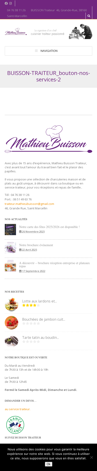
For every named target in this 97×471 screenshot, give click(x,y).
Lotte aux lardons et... (39, 301)
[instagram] (10, 3)
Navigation (49, 51)
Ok (49, 464)
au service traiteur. (17, 409)
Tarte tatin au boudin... (40, 337)
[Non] (91, 457)
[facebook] (6, 3)
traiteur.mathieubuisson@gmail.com (29, 204)
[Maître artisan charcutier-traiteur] (48, 37)
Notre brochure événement (36, 245)
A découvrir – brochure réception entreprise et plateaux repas (54, 264)
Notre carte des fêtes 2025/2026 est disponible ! (49, 227)
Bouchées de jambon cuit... (43, 319)
